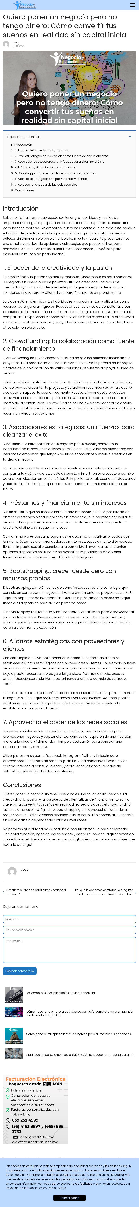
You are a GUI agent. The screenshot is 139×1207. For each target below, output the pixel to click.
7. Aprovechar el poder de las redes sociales (46, 185)
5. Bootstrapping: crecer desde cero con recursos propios (56, 173)
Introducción (23, 145)
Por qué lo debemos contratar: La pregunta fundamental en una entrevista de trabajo (104, 892)
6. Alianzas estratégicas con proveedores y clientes (51, 179)
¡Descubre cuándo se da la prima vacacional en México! (36, 892)
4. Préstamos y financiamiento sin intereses (45, 167)
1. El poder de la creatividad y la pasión (42, 150)
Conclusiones (24, 190)
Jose (15, 42)
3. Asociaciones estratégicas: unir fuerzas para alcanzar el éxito (59, 162)
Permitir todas (69, 1198)
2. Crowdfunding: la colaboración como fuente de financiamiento (61, 156)
